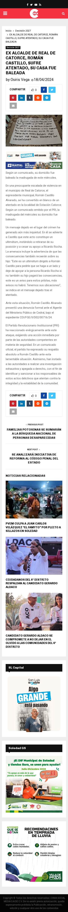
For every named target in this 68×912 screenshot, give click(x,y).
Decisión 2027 (13, 47)
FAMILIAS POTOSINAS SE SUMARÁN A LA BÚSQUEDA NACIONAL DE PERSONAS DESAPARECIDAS (34, 433)
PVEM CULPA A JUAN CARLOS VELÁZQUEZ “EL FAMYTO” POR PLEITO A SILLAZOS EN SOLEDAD (33, 527)
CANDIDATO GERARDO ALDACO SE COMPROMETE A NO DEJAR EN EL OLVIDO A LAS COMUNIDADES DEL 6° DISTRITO (31, 641)
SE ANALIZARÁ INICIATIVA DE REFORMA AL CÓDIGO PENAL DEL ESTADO (34, 458)
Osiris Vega (20, 79)
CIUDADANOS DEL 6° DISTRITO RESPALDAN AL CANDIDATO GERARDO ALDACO (32, 583)
